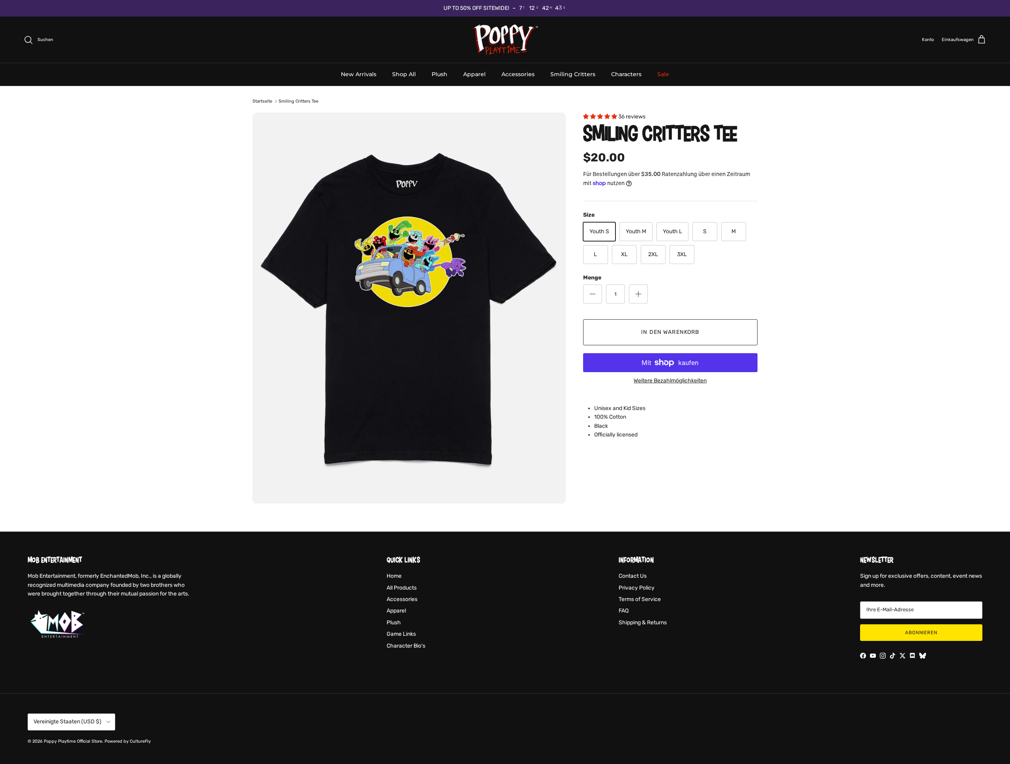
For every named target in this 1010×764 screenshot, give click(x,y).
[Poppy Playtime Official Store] (505, 39)
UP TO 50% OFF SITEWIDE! (476, 8)
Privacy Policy (637, 587)
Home (394, 576)
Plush (439, 74)
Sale (663, 74)
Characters (626, 74)
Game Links (401, 634)
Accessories (518, 74)
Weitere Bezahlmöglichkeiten (670, 381)
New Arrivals (358, 74)
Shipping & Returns (643, 622)
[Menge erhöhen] (638, 294)
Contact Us (633, 576)
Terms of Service (640, 599)
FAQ (623, 610)
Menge (592, 277)
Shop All (404, 74)
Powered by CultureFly (128, 741)
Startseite (262, 101)
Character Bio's (406, 645)
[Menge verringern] (592, 294)
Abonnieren (921, 632)
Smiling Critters (572, 74)
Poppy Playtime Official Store (73, 741)
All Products (402, 587)
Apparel (474, 74)
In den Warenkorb (670, 332)
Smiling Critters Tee (298, 101)
